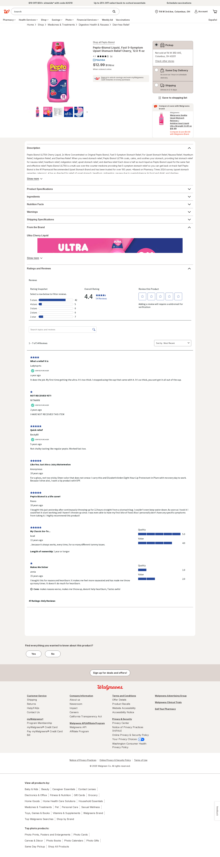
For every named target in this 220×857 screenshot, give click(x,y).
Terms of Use (140, 760)
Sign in (104, 77)
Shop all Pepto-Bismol (104, 42)
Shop (41, 24)
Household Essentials (91, 801)
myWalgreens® (35, 719)
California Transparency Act (86, 716)
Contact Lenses (87, 789)
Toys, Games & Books (37, 813)
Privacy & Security (122, 719)
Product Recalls (121, 703)
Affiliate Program (79, 731)
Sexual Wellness (90, 807)
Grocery (93, 795)
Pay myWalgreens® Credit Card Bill (45, 733)
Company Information (81, 695)
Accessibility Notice (123, 712)
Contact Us (33, 712)
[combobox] (61, 11)
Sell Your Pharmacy (165, 709)
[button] (201, 11)
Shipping (32, 699)
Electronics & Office (36, 795)
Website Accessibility (124, 708)
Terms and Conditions (124, 695)
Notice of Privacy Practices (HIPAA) (127, 729)
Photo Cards (80, 834)
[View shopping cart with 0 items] (215, 11)
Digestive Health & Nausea (94, 24)
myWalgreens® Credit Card (42, 727)
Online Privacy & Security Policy (130, 734)
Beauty (45, 789)
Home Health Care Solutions (59, 801)
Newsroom (76, 703)
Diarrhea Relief (121, 24)
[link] (102, 56)
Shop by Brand (65, 819)
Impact (73, 708)
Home (30, 24)
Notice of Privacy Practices (83, 760)
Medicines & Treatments (61, 24)
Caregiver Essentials (63, 789)
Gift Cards (79, 795)
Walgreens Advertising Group (171, 695)
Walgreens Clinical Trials (168, 702)
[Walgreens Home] (6, 11)
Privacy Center (120, 723)
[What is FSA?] (99, 60)
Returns (31, 703)
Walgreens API (78, 727)
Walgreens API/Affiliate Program (87, 723)
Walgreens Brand (93, 813)
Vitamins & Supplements (66, 813)
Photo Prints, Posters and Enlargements (47, 834)
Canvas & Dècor (34, 840)
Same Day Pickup (35, 846)
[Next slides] (87, 112)
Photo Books (53, 840)
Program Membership (39, 723)
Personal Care (70, 807)
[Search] (115, 11)
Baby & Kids (31, 789)
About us (75, 699)
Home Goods (32, 801)
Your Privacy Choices (125, 739)
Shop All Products (58, 846)
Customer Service (37, 695)
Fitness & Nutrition (60, 795)
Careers (74, 712)
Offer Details (119, 699)
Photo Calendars (73, 840)
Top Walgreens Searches (39, 819)
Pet (57, 807)
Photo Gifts (92, 840)
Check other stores (164, 61)
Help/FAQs (33, 708)
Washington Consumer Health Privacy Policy (129, 745)
